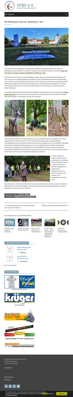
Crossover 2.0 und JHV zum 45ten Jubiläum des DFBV (36, 230)
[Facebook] (6, 386)
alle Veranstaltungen (10, 265)
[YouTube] (10, 386)
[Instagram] (14, 386)
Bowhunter (17, 196)
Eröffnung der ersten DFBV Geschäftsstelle (54, 205)
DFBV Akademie (9, 377)
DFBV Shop (7, 380)
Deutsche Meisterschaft (29, 196)
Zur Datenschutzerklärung (11, 395)
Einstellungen (45, 393)
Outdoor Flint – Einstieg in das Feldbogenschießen (63, 230)
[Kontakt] (18, 386)
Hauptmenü (10, 14)
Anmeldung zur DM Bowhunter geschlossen (9, 230)
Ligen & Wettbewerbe (24, 194)
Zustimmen (61, 393)
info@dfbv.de (8, 368)
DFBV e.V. (25, 5)
